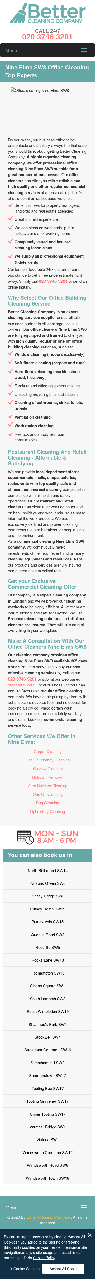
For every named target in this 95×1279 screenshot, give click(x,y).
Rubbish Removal (47, 777)
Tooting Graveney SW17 (47, 1101)
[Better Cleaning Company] (47, 21)
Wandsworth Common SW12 (47, 1152)
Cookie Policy (44, 1257)
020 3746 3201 (53, 281)
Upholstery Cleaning (47, 811)
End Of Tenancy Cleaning (48, 759)
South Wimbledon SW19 (48, 1011)
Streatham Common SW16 (47, 1049)
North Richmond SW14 (48, 870)
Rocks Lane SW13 (47, 960)
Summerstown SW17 (47, 1075)
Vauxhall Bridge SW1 (48, 1126)
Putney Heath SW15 (47, 909)
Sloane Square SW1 (47, 985)
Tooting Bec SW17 (48, 1088)
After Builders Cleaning (47, 785)
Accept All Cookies (65, 1268)
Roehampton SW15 (47, 973)
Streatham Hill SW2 (47, 1062)
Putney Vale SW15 (47, 921)
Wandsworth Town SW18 (47, 1178)
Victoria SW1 (47, 1139)
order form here (21, 685)
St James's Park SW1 (47, 1024)
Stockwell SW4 (48, 1037)
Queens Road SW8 (47, 934)
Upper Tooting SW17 (47, 1114)
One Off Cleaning (48, 794)
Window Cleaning (48, 768)
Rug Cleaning (47, 802)
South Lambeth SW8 (47, 998)
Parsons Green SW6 (47, 883)
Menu (11, 50)
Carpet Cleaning (47, 751)
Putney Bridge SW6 (47, 896)
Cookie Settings (26, 1268)
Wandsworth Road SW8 (47, 1165)
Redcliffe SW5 (47, 947)
